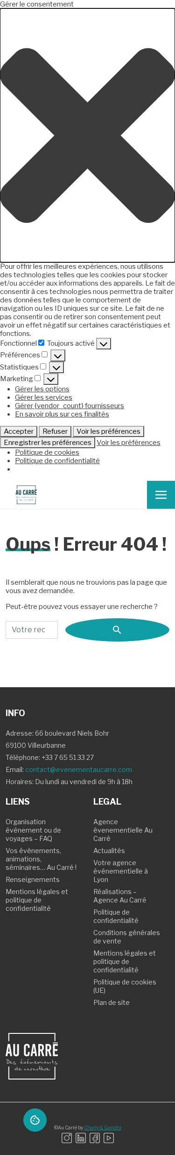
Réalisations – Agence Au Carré (120, 896)
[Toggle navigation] (161, 495)
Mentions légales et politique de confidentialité (37, 900)
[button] (87, 135)
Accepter (19, 431)
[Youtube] (109, 1138)
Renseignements (33, 879)
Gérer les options (42, 389)
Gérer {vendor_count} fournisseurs (69, 406)
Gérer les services (43, 397)
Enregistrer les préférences (47, 442)
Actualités (109, 850)
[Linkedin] (81, 1138)
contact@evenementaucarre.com (78, 769)
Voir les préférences (108, 431)
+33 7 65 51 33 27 (68, 757)
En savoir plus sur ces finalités (62, 414)
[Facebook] (95, 1138)
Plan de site (111, 1002)
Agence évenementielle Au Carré (123, 830)
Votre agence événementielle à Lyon (120, 871)
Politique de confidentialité (57, 461)
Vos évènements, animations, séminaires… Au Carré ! (41, 859)
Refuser (55, 431)
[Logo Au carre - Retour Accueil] (26, 494)
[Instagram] (67, 1138)
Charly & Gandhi (102, 1127)
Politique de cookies (47, 452)
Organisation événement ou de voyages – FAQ (33, 830)
